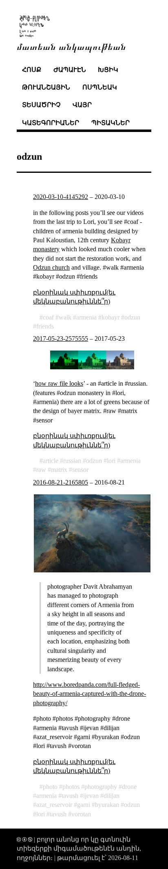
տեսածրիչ (41, 104)
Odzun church (51, 267)
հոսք (31, 69)
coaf (48, 317)
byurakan (107, 804)
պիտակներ (110, 122)
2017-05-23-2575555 (60, 338)
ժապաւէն (69, 69)
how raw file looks (59, 383)
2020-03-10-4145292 (60, 196)
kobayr (110, 317)
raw (41, 469)
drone (129, 786)
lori (111, 460)
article (50, 460)
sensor (80, 469)
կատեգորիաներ (50, 122)
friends (45, 326)
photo (50, 786)
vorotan (81, 814)
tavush (70, 795)
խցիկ (108, 69)
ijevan (91, 795)
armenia (86, 317)
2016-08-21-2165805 (60, 482)
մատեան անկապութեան (71, 46)
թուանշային (46, 87)
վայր (82, 104)
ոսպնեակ (99, 87)
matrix (59, 469)
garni (83, 804)
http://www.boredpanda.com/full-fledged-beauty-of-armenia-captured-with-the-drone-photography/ (89, 693)
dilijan (111, 795)
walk (65, 317)
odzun (132, 317)
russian (72, 460)
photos (71, 786)
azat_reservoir (54, 804)
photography (100, 786)
